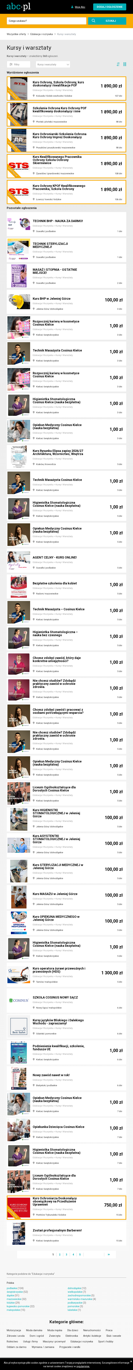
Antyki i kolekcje (92, 1335)
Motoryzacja (14, 1330)
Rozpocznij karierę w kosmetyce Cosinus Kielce (56, 323)
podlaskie (12, 1288)
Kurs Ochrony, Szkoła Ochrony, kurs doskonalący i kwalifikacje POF (58, 83)
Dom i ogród (37, 1335)
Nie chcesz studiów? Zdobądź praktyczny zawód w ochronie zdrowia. (54, 684)
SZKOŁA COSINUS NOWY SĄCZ (55, 997)
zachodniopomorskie (79, 1295)
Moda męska (54, 1330)
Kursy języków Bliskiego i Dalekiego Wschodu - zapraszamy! (58, 1021)
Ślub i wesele (113, 1335)
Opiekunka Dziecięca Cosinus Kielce (58, 1127)
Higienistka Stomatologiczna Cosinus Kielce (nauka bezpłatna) (57, 400)
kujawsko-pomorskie (18, 1306)
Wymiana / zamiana (43, 1347)
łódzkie (11, 1302)
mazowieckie (14, 1299)
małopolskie (13, 1310)
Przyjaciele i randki (69, 1347)
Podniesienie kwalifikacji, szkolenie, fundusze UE (59, 1047)
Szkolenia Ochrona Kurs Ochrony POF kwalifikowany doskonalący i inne (60, 109)
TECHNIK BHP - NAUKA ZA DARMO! (58, 221)
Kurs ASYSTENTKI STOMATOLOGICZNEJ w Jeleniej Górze (56, 839)
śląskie (10, 1295)
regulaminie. (83, 1366)
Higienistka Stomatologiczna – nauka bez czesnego (55, 633)
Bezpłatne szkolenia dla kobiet (55, 583)
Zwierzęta (54, 1335)
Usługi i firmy (30, 1341)
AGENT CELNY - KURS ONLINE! (55, 557)
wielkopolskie (75, 1291)
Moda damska (34, 1330)
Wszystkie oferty (16, 34)
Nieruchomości (92, 1330)
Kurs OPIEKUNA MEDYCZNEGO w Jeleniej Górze (56, 918)
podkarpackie (75, 1302)
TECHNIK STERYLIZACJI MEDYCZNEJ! (50, 245)
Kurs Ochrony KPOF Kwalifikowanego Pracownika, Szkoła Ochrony (59, 187)
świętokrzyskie (15, 1291)
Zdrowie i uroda (16, 1335)
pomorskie (73, 1306)
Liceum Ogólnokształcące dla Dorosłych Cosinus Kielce (54, 788)
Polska (10, 1282)
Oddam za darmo (16, 1347)
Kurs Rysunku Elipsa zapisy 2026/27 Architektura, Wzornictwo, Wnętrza (58, 452)
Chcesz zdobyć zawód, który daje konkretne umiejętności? (57, 659)
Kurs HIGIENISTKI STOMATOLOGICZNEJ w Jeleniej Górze (56, 813)
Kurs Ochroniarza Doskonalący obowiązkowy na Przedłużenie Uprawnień (55, 1201)
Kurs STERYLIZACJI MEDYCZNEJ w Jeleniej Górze (58, 866)
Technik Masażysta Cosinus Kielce (57, 350)
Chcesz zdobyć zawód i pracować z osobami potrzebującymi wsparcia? (58, 711)
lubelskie (72, 1310)
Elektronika (72, 1335)
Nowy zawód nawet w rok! (51, 1075)
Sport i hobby (105, 1341)
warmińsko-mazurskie (80, 1299)
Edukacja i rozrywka (41, 34)
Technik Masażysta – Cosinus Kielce (59, 609)
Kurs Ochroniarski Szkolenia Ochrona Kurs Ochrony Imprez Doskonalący (59, 135)
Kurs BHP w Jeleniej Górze (51, 298)
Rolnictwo (12, 1341)
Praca (109, 1330)
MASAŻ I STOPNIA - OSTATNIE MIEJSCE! (55, 271)
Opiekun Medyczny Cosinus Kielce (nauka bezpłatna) (57, 426)
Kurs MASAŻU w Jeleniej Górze (55, 894)
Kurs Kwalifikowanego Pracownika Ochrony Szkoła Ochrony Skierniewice (57, 160)
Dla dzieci (72, 1330)
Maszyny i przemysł (54, 1341)
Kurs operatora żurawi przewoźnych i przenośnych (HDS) (59, 970)
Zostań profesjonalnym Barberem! (57, 1230)
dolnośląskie (74, 1288)
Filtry (16, 64)
